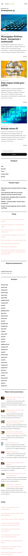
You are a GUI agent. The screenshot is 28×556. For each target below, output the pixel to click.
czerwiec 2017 (4, 373)
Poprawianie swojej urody (12, 451)
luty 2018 (3, 360)
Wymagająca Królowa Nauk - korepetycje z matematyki (11, 39)
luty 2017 (3, 383)
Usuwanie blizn (4, 174)
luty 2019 (3, 341)
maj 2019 (3, 339)
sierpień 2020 (4, 326)
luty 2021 (3, 321)
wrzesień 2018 (4, 347)
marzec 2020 (4, 334)
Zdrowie (3, 176)
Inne (4, 29)
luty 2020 (3, 336)
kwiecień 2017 (4, 378)
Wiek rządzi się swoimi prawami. (9, 246)
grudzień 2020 (4, 323)
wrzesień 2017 (4, 365)
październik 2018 (5, 344)
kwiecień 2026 (4, 285)
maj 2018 (3, 352)
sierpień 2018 (4, 349)
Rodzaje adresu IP (9, 128)
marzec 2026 (4, 287)
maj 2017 (3, 375)
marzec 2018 (4, 357)
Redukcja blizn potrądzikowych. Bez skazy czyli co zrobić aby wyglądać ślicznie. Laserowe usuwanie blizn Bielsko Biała (13, 252)
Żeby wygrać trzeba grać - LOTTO (13, 84)
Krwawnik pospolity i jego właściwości (10, 243)
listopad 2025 (4, 290)
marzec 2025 (4, 295)
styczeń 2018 (4, 362)
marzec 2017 (4, 380)
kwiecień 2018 (4, 354)
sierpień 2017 (4, 367)
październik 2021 (5, 310)
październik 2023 (5, 300)
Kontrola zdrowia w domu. (11, 442)
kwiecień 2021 (4, 316)
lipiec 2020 (3, 329)
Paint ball (3, 169)
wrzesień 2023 (4, 303)
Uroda (2, 171)
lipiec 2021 (3, 313)
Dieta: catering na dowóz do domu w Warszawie (12, 519)
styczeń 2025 (4, 297)
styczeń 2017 (4, 385)
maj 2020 (3, 331)
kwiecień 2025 (4, 292)
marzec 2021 (4, 318)
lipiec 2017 (3, 370)
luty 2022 (3, 308)
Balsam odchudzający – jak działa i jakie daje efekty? (13, 240)
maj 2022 (3, 305)
